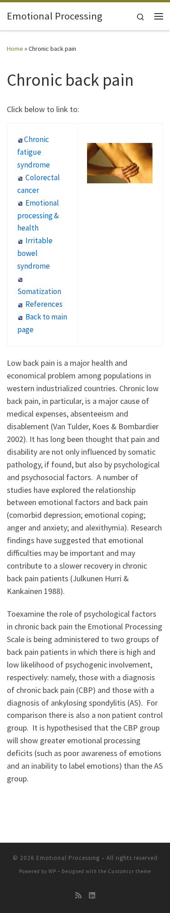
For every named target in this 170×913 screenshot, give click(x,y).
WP (52, 871)
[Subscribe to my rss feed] (78, 895)
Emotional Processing (68, 858)
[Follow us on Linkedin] (92, 895)
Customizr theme (129, 871)
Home (15, 48)
